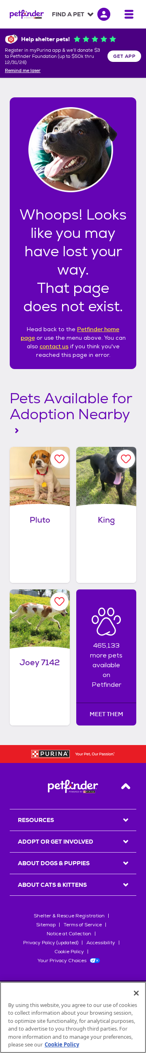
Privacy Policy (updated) (50, 942)
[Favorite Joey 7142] (59, 601)
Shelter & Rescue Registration (69, 915)
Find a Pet (68, 14)
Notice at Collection (69, 933)
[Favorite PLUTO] (59, 458)
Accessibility (100, 942)
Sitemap (46, 924)
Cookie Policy (69, 951)
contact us (54, 346)
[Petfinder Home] (27, 14)
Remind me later (23, 71)
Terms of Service (83, 924)
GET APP (124, 56)
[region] (73, 1017)
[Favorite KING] (126, 458)
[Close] (136, 993)
